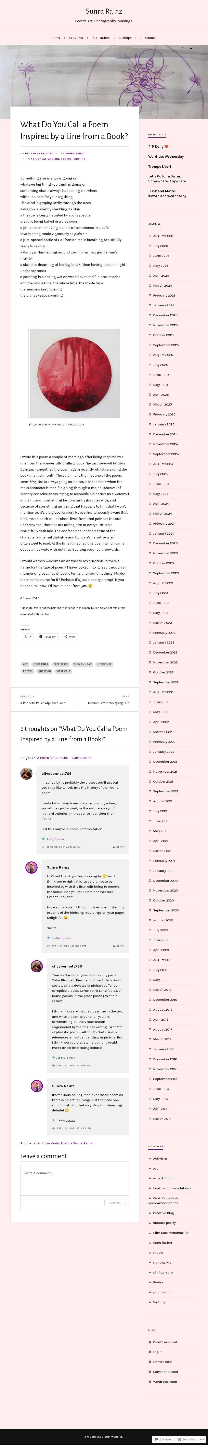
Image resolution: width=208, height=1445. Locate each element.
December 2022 (165, 652)
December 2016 (165, 1059)
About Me (76, 38)
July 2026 (160, 246)
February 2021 (164, 861)
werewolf (63, 671)
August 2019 (162, 960)
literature (105, 664)
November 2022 (165, 662)
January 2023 (163, 642)
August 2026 (163, 236)
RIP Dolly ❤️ (158, 147)
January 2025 (163, 424)
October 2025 (163, 335)
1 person (60, 839)
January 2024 (163, 533)
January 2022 (163, 751)
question (44, 671)
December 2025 (165, 315)
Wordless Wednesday (166, 156)
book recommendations (172, 1188)
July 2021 (160, 811)
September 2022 (166, 682)
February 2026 (164, 295)
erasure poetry (164, 1223)
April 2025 (161, 395)
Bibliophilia (127, 38)
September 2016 (165, 1079)
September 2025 (166, 345)
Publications (101, 38)
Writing (80, 158)
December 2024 (165, 434)
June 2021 (161, 821)
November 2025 (165, 325)
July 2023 (160, 593)
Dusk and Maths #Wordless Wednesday (167, 193)
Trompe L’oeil (159, 166)
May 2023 (160, 613)
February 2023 (164, 633)
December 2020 (165, 881)
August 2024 (163, 464)
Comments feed (165, 1372)
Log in (158, 1352)
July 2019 (160, 970)
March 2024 (162, 513)
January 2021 (163, 871)
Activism (160, 1158)
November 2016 (165, 1069)
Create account (165, 1342)
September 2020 (166, 910)
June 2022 (161, 702)
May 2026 (160, 265)
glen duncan (83, 664)
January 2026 (163, 305)
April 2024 (161, 503)
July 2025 (160, 365)
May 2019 (160, 980)
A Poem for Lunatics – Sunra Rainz (64, 758)
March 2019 (162, 989)
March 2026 (162, 285)
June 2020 (161, 940)
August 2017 (162, 1029)
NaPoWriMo (162, 1262)
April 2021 (160, 841)
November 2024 (165, 444)
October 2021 (163, 781)
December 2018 (165, 999)
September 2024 (166, 454)
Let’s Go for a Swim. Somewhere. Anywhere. (167, 178)
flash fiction (162, 1243)
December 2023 (165, 543)
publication (162, 1292)
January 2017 (163, 1049)
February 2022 (164, 741)
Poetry (66, 158)
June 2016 (161, 1089)
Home (55, 38)
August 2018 (162, 1009)
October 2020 (163, 900)
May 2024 (160, 493)
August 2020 (163, 920)
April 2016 (160, 1109)
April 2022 (161, 722)
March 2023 (162, 623)
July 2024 (160, 474)
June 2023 (161, 603)
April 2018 (160, 1019)
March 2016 (162, 1119)
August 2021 (162, 801)
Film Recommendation (171, 1233)
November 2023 (165, 553)
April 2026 (161, 275)
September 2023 (166, 573)
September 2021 (165, 791)
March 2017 (162, 1039)
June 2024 (161, 484)
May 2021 (160, 831)
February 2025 (164, 414)
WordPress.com (165, 1382)
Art (33, 158)
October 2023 (163, 563)
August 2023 (163, 583)
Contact (151, 38)
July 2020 (160, 930)
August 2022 (163, 692)
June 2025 (161, 375)
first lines (41, 664)
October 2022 (163, 672)
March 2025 (162, 404)
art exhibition (164, 1178)
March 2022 (162, 732)
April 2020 (161, 950)
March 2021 (162, 851)
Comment (115, 1202)
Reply (120, 847)
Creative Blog (48, 158)
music (158, 1252)
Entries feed (162, 1362)
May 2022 (160, 712)
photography (163, 1272)
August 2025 (163, 355)
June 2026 (161, 255)
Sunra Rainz (104, 11)
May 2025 (160, 385)
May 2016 (160, 1099)
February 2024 (164, 523)
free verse (61, 664)
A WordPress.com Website (103, 1436)
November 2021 (165, 771)
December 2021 (165, 761)
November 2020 (165, 890)
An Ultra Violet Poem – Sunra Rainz (64, 1143)
